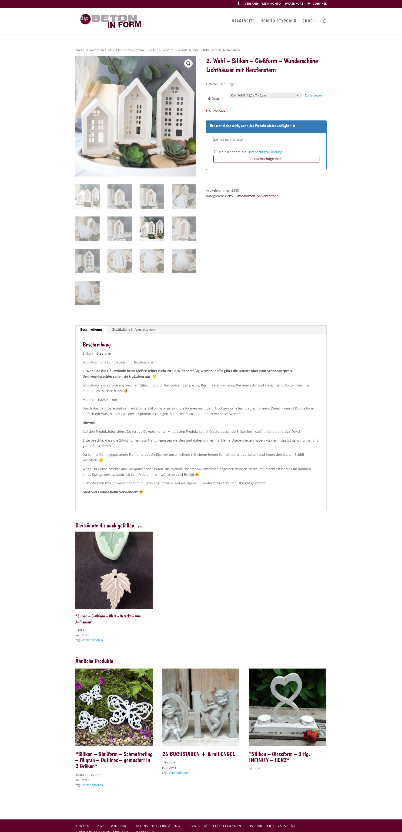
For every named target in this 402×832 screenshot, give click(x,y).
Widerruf (119, 826)
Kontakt (83, 826)
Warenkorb (294, 4)
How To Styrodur (279, 21)
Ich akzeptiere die (250, 152)
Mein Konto (271, 4)
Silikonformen (94, 50)
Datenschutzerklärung (265, 152)
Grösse (213, 98)
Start (78, 50)
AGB (101, 826)
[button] (188, 63)
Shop (307, 21)
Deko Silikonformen (120, 50)
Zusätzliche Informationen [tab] (133, 329)
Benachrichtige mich (266, 158)
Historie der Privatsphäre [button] (273, 826)
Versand (251, 4)
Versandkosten (92, 640)
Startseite (243, 21)
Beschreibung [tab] (91, 329)
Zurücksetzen (313, 95)
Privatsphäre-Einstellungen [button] (214, 826)
